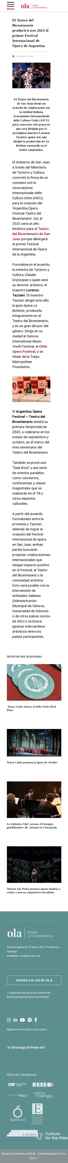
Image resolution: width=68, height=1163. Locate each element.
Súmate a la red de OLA (34, 980)
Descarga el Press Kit (28, 1047)
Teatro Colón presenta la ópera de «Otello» (32, 762)
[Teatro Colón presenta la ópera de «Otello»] (34, 742)
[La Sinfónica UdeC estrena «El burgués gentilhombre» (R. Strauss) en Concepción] (34, 799)
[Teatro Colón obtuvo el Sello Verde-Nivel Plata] (34, 682)
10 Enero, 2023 (24, 56)
